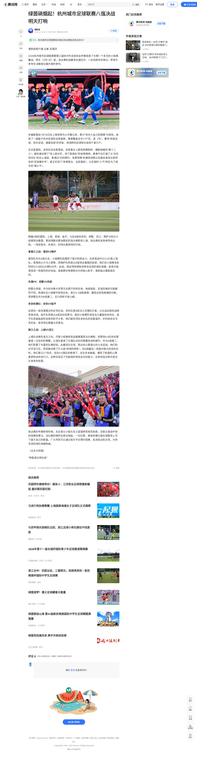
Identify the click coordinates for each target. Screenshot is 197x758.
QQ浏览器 (102, 738)
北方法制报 (33, 647)
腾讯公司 (70, 749)
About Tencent (42, 738)
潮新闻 (31, 539)
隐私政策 (61, 738)
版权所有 (77, 749)
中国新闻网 (33, 561)
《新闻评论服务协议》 (64, 656)
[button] (161, 23)
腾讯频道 (110, 738)
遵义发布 (32, 604)
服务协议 (52, 738)
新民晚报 (32, 582)
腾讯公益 (93, 738)
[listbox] (73, 562)
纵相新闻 (32, 517)
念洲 (30, 496)
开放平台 (69, 738)
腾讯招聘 (85, 738)
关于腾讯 (32, 738)
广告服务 (77, 738)
